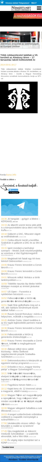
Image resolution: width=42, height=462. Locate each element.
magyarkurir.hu (7, 255)
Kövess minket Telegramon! (17, 3)
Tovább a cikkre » (8, 179)
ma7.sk (9, 230)
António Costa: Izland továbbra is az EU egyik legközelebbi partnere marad (21, 321)
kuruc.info (11, 174)
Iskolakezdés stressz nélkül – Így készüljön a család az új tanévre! (20, 424)
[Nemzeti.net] (21, 8)
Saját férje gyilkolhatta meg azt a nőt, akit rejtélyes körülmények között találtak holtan (20, 308)
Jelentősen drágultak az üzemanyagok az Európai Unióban (19, 45)
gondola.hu (27, 261)
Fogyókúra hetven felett (19, 385)
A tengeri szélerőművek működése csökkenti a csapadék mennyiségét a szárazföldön (21, 417)
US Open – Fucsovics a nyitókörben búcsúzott (16, 292)
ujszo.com (22, 237)
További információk (28, 459)
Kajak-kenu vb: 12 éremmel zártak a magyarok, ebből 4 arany (21, 389)
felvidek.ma (37, 370)
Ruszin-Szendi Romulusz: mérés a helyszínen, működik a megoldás (21, 315)
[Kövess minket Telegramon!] (19, 215)
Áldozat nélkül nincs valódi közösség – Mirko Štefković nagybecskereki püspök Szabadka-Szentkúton (18, 353)
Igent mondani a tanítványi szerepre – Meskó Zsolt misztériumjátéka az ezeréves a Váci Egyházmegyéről (21, 250)
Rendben (13, 459)
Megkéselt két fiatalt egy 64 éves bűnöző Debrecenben (20, 259)
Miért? (34, 3)
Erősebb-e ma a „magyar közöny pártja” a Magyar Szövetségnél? (20, 368)
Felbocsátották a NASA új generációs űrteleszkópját (17, 335)
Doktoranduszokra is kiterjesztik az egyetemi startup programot (21, 361)
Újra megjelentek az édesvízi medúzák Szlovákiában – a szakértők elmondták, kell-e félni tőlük (19, 434)
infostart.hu (12, 274)
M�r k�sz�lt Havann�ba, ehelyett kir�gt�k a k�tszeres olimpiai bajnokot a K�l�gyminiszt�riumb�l (21, 376)
